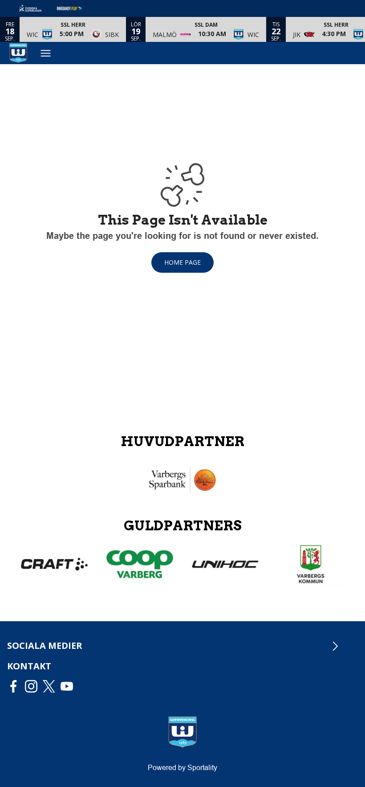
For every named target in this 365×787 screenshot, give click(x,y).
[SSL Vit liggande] (37, 8)
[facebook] (16, 686)
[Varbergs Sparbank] (182, 480)
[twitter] (52, 686)
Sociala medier (44, 645)
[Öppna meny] (46, 53)
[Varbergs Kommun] (310, 564)
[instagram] (34, 686)
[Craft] (54, 564)
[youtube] (69, 686)
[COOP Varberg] (139, 564)
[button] (73, 29)
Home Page (182, 262)
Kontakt (29, 666)
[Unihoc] (225, 564)
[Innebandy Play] (76, 8)
